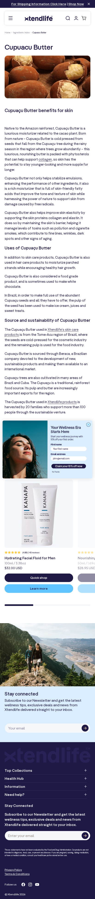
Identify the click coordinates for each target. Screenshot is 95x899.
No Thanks (56, 472)
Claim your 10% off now (68, 466)
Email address (58, 453)
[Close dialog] (88, 424)
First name (56, 444)
